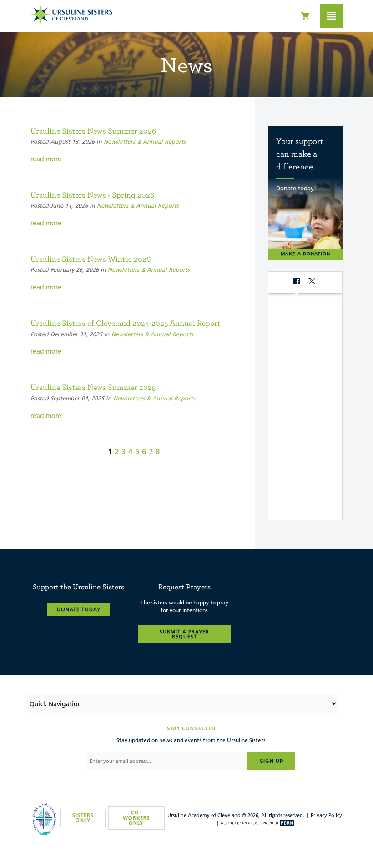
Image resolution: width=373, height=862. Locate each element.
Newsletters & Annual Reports (145, 141)
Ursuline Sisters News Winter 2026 (90, 259)
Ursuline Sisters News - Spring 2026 (92, 194)
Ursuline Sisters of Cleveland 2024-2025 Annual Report (125, 323)
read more (45, 159)
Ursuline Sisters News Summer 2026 (93, 130)
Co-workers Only (136, 817)
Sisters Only (83, 817)
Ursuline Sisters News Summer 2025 (93, 387)
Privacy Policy (326, 815)
